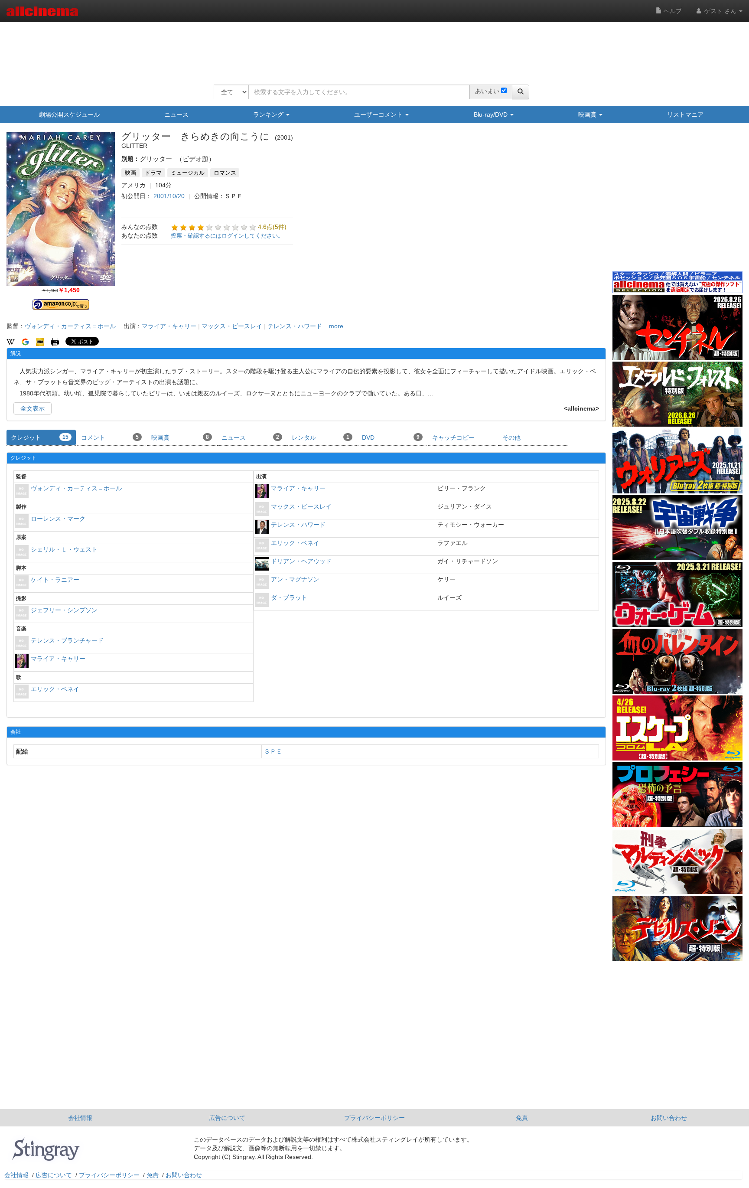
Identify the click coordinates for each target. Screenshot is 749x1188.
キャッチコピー (453, 437)
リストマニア (685, 114)
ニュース (176, 114)
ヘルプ (672, 10)
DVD (391, 437)
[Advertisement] (371, 47)
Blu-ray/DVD (491, 114)
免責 (522, 1117)
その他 (511, 437)
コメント (110, 437)
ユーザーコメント (379, 114)
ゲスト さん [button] (720, 10)
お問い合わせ (669, 1117)
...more (333, 326)
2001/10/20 (169, 196)
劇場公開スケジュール (69, 114)
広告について (227, 1117)
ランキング (269, 114)
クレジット (39, 437)
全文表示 (32, 408)
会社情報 (80, 1117)
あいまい (487, 91)
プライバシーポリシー (374, 1117)
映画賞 (588, 114)
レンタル (320, 437)
